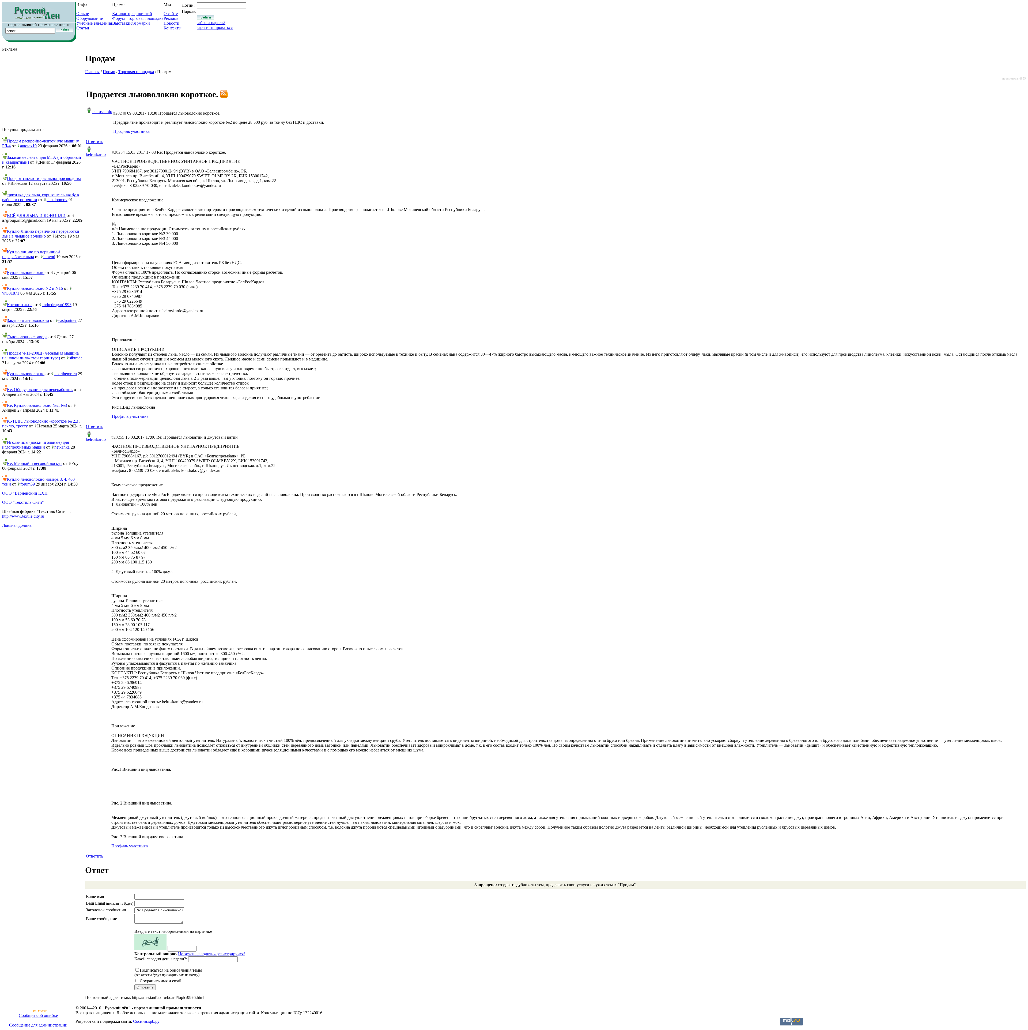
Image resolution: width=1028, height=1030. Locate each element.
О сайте (171, 13)
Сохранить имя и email (160, 981)
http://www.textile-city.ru (23, 516)
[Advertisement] (42, 89)
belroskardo (102, 111)
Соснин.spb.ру (146, 1021)
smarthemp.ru (65, 373)
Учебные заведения (94, 23)
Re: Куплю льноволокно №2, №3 (37, 405)
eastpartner (67, 320)
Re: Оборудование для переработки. (40, 389)
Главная (92, 71)
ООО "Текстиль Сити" (23, 502)
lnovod (49, 256)
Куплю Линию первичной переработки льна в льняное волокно (40, 233)
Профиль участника (131, 131)
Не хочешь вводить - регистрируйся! (211, 954)
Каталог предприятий (132, 13)
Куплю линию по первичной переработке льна (31, 254)
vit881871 (10, 293)
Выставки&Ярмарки (131, 23)
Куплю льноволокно (25, 272)
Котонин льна (19, 304)
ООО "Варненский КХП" (26, 493)
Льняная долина (17, 525)
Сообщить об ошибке (38, 1015)
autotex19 (28, 146)
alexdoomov (57, 199)
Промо (109, 71)
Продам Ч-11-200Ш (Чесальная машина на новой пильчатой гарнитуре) (40, 355)
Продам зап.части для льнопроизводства (44, 178)
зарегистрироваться (215, 27)
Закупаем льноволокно (28, 320)
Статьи (82, 28)
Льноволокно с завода (27, 336)
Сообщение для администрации (38, 1025)
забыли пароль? (211, 22)
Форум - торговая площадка (137, 18)
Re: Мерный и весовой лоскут (34, 463)
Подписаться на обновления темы (168, 972)
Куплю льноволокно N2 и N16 (35, 288)
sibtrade (75, 358)
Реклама (171, 18)
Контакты (173, 28)
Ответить (94, 141)
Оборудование (89, 18)
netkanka (62, 447)
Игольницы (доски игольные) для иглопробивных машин (35, 444)
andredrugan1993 (56, 304)
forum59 (27, 484)
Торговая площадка (136, 71)
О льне (82, 13)
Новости (171, 23)
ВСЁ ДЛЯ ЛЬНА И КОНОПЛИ (36, 215)
